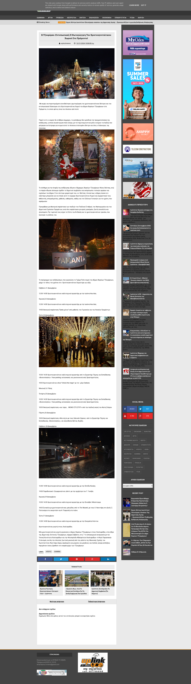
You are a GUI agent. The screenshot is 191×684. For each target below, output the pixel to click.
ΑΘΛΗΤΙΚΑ (147, 431)
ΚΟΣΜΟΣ (127, 458)
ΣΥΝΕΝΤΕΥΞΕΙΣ (129, 472)
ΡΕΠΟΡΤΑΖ (139, 467)
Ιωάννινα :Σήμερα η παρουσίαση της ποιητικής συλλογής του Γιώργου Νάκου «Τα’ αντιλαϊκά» (141, 246)
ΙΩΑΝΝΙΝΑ (40, 17)
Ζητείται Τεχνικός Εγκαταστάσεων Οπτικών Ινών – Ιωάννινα (49, 591)
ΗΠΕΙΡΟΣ (49, 551)
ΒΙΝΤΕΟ (82, 17)
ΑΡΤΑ (50, 17)
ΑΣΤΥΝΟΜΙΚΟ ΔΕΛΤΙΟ (131, 440)
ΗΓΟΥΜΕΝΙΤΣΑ (128, 449)
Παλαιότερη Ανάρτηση (96, 602)
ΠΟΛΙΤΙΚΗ (147, 458)
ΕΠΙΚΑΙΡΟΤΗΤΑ (120, 17)
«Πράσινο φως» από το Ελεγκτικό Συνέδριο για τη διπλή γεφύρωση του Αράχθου (76, 591)
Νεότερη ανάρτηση (57, 602)
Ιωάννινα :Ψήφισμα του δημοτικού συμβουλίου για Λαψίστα (139, 355)
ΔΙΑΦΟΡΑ (127, 445)
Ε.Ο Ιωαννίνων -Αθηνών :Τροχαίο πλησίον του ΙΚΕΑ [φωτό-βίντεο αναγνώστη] (139, 280)
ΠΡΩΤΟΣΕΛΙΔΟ (128, 467)
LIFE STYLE (127, 431)
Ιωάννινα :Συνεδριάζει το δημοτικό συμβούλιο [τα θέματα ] (101, 591)
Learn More (134, 5)
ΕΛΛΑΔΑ (135, 445)
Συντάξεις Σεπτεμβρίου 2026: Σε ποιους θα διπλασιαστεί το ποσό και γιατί (140, 228)
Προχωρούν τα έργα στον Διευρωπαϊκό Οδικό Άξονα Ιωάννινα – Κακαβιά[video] (140, 262)
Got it (143, 5)
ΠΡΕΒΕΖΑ (59, 17)
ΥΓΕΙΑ (132, 17)
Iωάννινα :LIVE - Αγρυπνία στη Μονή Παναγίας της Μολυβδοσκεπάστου (141, 296)
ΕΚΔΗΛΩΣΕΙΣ (93, 17)
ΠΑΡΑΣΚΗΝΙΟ (136, 458)
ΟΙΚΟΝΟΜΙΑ (106, 17)
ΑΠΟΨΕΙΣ (127, 436)
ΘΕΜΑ (147, 449)
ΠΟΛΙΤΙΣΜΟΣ (128, 463)
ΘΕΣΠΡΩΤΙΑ (71, 17)
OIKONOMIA (137, 431)
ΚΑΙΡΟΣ (140, 17)
